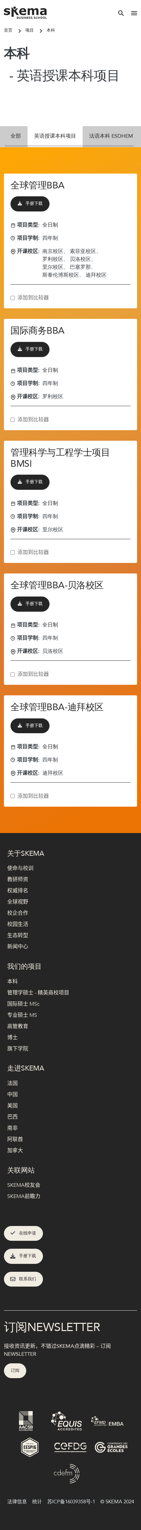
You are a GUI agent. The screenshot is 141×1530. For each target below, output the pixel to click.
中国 (12, 1094)
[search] (121, 13)
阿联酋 (15, 1139)
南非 (12, 1128)
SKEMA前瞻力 (23, 1196)
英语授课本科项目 (55, 136)
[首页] (25, 13)
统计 (37, 1501)
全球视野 (17, 901)
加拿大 (15, 1150)
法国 (12, 1083)
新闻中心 (17, 946)
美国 (12, 1105)
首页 (8, 30)
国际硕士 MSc (23, 1004)
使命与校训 (20, 868)
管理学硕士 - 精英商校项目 (38, 992)
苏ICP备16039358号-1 (71, 1501)
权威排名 (17, 890)
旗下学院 (17, 1048)
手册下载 (34, 204)
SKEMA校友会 (23, 1185)
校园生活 (17, 924)
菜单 (134, 13)
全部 (15, 136)
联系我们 (27, 1279)
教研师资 (17, 879)
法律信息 (17, 1501)
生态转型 (17, 935)
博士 (12, 1037)
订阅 (15, 1371)
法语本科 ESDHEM (111, 136)
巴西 (12, 1117)
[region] (70, 136)
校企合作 (17, 913)
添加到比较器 (33, 297)
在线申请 (27, 1233)
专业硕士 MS (22, 1015)
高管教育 (17, 1026)
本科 (51, 30)
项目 (29, 30)
